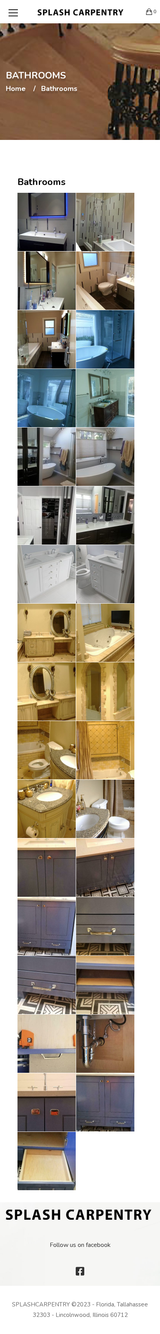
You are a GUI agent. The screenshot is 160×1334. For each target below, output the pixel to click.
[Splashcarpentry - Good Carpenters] (80, 12)
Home (16, 89)
